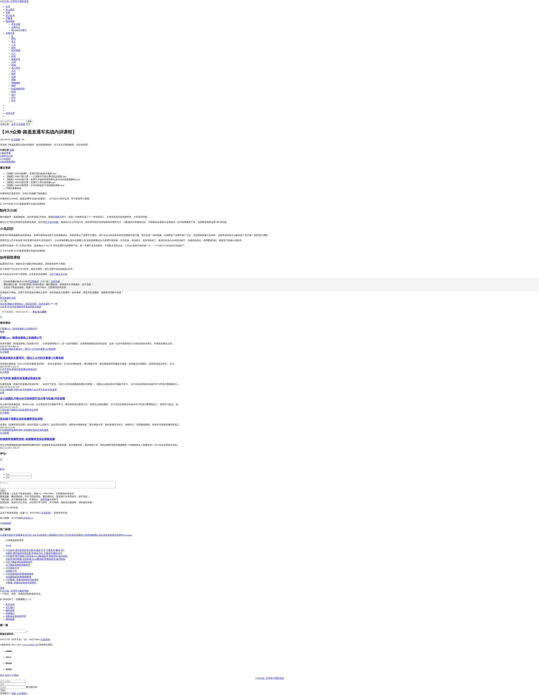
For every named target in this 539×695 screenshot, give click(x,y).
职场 (13, 91)
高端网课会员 (94, 535)
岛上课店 (10, 9)
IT (12, 36)
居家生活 (15, 59)
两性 (13, 38)
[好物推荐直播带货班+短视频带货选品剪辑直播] (24, 430)
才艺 (13, 71)
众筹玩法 (15, 27)
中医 (15, 535)
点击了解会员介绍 (58, 274)
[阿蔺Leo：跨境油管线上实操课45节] (18, 328)
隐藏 (12, 150)
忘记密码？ (22, 693)
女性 (69, 535)
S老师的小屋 (45, 535)
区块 (107, 535)
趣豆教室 (8, 535)
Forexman (127, 535)
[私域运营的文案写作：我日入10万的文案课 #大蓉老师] (28, 349)
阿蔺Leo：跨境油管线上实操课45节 (21, 337)
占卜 (13, 53)
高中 (13, 100)
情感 (13, 65)
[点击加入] (27, 518)
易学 (13, 74)
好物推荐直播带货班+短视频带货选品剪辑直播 (27, 439)
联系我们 (10, 613)
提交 (3, 490)
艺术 (29, 535)
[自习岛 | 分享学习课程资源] (14, 1)
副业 (13, 47)
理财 (13, 80)
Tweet (8, 545)
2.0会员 (35, 535)
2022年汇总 (61, 535)
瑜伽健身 (15, 83)
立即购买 (34, 281)
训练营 (74, 535)
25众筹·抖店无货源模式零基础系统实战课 (20, 307)
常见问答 (10, 604)
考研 (13, 86)
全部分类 (10, 33)
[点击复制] (46, 513)
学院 (116, 535)
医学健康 (15, 50)
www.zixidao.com (30, 644)
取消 (2, 469)
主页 (8, 6)
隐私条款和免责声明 (16, 616)
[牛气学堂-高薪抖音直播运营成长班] (18, 369)
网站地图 (10, 619)
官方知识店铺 (51, 222)
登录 (2, 588)
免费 (8, 12)
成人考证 (15, 68)
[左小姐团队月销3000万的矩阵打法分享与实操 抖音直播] (28, 389)
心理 (13, 62)
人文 (13, 44)
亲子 (13, 41)
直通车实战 (10, 298)
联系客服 (44, 499)
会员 (103, 535)
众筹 (2, 392)
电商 (2, 331)
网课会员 (22, 535)
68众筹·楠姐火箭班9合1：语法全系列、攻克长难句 (25, 304)
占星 (85, 535)
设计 (13, 94)
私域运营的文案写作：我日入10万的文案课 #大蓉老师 (32, 357)
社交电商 (15, 139)
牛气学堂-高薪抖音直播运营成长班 (20, 378)
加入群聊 (41, 312)
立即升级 (55, 281)
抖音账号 (57, 217)
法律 (13, 77)
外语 (13, 56)
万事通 (9, 18)
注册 (13, 693)
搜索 (29, 121)
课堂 (121, 535)
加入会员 (10, 15)
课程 (80, 535)
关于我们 (10, 607)
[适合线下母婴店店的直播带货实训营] (19, 410)
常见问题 (15, 24)
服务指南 (10, 21)
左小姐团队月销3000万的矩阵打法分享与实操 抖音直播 (32, 398)
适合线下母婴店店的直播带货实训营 (21, 418)
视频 (53, 535)
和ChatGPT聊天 (19, 30)
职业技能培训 (18, 88)
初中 (13, 97)
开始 (34, 312)
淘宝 (2, 298)
